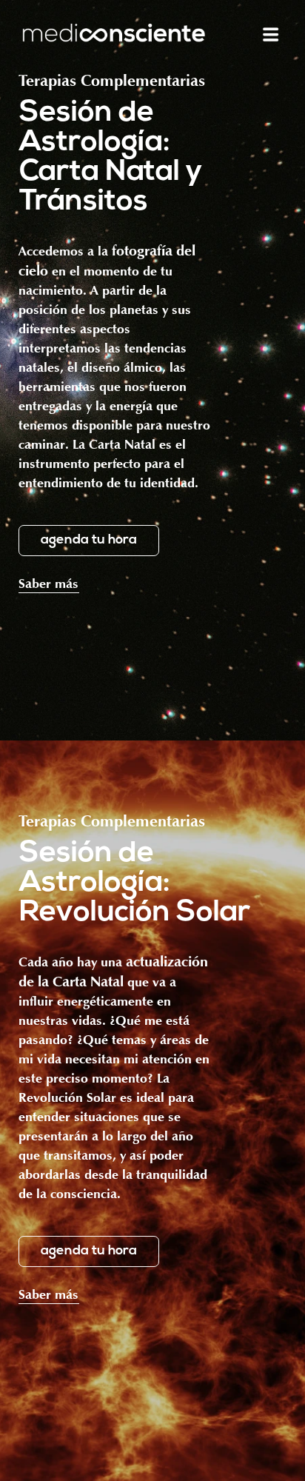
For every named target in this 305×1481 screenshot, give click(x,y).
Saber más (48, 585)
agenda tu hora (89, 540)
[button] (270, 34)
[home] (113, 34)
